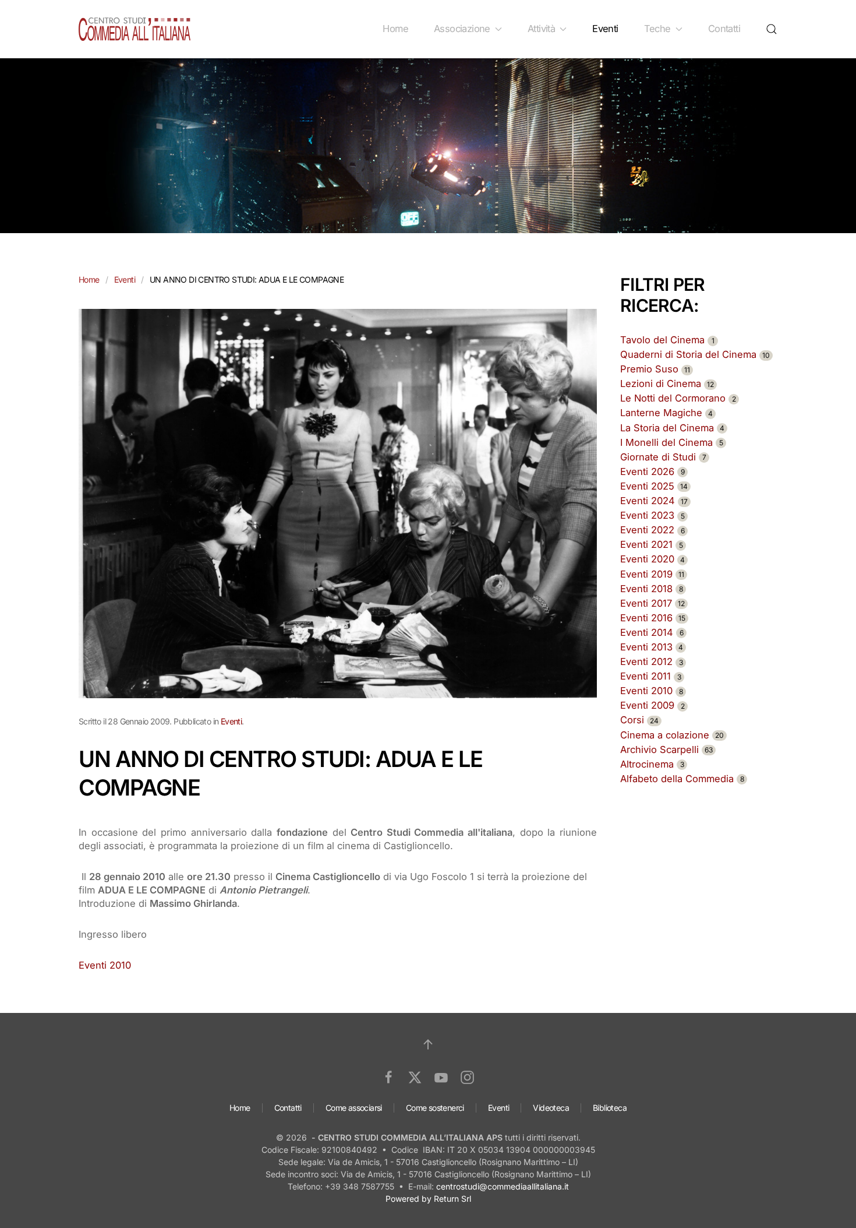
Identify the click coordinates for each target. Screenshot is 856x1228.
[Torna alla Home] (134, 29)
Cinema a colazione (672, 735)
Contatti (724, 28)
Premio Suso (655, 369)
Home (395, 28)
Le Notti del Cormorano (678, 398)
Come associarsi (354, 1108)
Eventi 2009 (652, 705)
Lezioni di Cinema (667, 383)
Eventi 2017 (652, 603)
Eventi (605, 28)
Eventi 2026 (652, 471)
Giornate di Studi (663, 457)
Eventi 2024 (654, 500)
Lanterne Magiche (666, 412)
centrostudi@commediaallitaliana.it (502, 1186)
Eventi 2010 (105, 965)
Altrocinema (652, 764)
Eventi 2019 (652, 574)
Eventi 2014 (652, 632)
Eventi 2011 (650, 676)
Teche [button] (657, 28)
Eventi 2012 (651, 661)
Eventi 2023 (652, 515)
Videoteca (551, 1108)
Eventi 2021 (651, 544)
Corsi (639, 720)
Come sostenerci (435, 1108)
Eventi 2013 (651, 647)
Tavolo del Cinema (667, 340)
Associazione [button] (462, 28)
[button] (771, 29)
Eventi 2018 (651, 588)
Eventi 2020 (652, 559)
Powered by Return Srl (428, 1199)
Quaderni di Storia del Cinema (695, 354)
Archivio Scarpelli (666, 749)
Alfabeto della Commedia (682, 778)
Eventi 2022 (652, 530)
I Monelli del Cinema (671, 442)
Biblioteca (610, 1108)
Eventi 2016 (652, 618)
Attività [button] (541, 28)
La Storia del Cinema (672, 428)
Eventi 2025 (654, 486)
